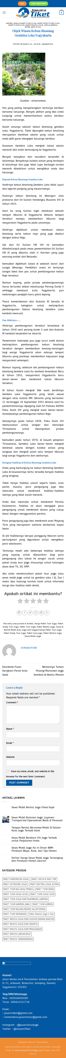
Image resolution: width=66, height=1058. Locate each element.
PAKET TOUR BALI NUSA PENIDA (18, 889)
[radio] (20, 601)
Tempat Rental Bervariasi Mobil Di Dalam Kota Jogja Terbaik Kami (36, 829)
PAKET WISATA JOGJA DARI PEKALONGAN (22, 929)
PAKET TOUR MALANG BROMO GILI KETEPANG (24, 909)
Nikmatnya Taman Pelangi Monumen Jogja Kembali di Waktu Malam (49, 670)
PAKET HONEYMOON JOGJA (16, 879)
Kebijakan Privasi (26, 1042)
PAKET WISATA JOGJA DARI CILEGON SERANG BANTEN (28, 919)
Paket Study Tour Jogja (48, 23)
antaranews (38, 100)
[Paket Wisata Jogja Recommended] (33, 12)
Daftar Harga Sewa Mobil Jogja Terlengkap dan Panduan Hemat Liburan (37, 859)
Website (10, 757)
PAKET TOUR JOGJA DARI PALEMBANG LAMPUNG (25, 899)
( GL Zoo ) (58, 577)
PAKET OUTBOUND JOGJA (15, 884)
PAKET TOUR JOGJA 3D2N (42, 894)
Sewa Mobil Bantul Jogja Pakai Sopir (33, 807)
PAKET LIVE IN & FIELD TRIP (44, 879)
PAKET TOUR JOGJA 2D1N (15, 894)
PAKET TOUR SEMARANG (14, 914)
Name (10, 729)
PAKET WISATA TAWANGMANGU (18, 939)
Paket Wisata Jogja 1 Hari (41, 914)
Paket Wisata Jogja (34, 25)
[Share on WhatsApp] (19, 612)
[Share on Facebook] (24, 612)
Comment (12, 702)
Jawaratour (47, 44)
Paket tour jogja (34, 633)
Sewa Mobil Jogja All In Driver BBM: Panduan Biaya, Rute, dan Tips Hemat (34, 849)
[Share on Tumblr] (46, 612)
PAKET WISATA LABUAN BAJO (17, 934)
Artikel (9, 23)
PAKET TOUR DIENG (45, 889)
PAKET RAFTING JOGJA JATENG (44, 884)
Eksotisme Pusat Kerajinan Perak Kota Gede (14, 670)
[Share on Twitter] (30, 612)
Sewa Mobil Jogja (33, 636)
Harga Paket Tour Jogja (25, 23)
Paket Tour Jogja (16, 25)
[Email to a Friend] (35, 612)
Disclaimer (42, 1042)
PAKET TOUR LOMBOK (43, 904)
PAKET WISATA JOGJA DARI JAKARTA (20, 924)
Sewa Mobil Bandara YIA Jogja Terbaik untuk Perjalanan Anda (34, 839)
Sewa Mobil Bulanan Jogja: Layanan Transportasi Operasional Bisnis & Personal (37, 819)
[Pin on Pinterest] (41, 612)
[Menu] (4, 12)
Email (10, 743)
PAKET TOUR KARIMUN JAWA (16, 904)
